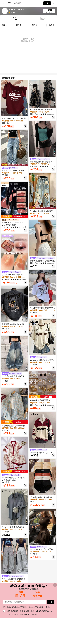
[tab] (14, 18)
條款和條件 (44, 607)
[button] (3, 3)
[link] (5, 11)
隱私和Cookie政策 (30, 607)
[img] (14, 216)
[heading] (25, 10)
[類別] (9, 3)
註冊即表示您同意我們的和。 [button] (27, 607)
